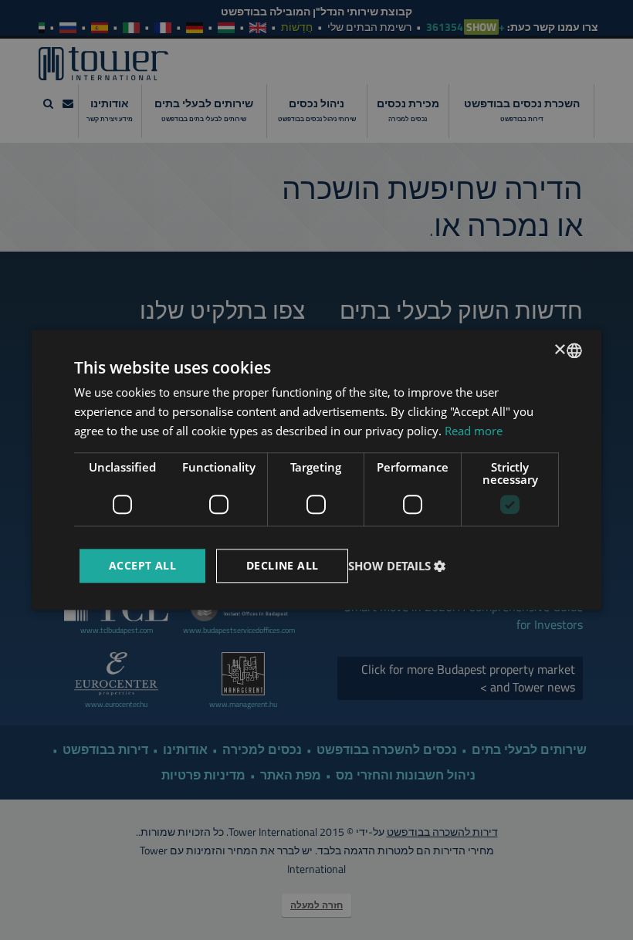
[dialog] (316, 470)
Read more (474, 430)
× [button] (561, 350)
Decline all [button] (282, 565)
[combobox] (574, 350)
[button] (398, 565)
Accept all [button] (142, 565)
